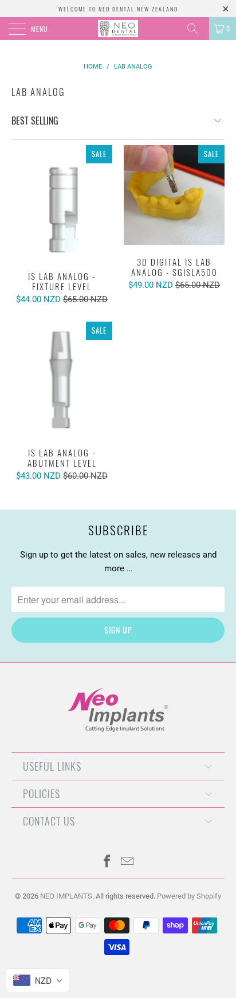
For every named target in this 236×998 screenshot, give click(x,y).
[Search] (196, 28)
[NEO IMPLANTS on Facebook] (107, 862)
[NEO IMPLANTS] (118, 28)
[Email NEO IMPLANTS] (127, 862)
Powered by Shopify (189, 896)
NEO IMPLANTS (66, 896)
